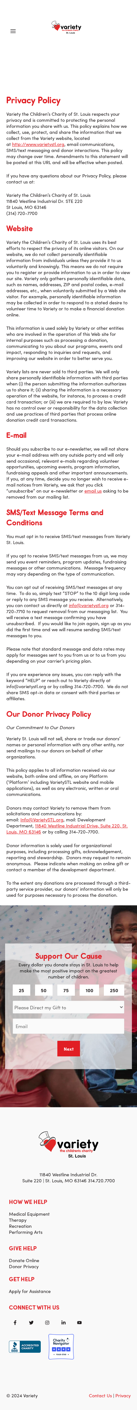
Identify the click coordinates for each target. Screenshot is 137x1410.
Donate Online (24, 1260)
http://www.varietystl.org (38, 144)
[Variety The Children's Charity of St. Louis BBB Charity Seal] (25, 1345)
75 (66, 990)
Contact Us (100, 1395)
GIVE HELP (23, 1248)
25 (21, 990)
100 (89, 990)
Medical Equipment (29, 1213)
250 (114, 990)
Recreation (20, 1225)
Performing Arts (25, 1231)
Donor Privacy (24, 1266)
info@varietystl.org (89, 605)
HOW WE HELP (28, 1202)
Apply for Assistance (30, 1291)
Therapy (17, 1219)
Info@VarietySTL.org (41, 819)
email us (93, 490)
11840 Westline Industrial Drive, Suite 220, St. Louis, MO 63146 (67, 828)
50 (44, 990)
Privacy (123, 1395)
